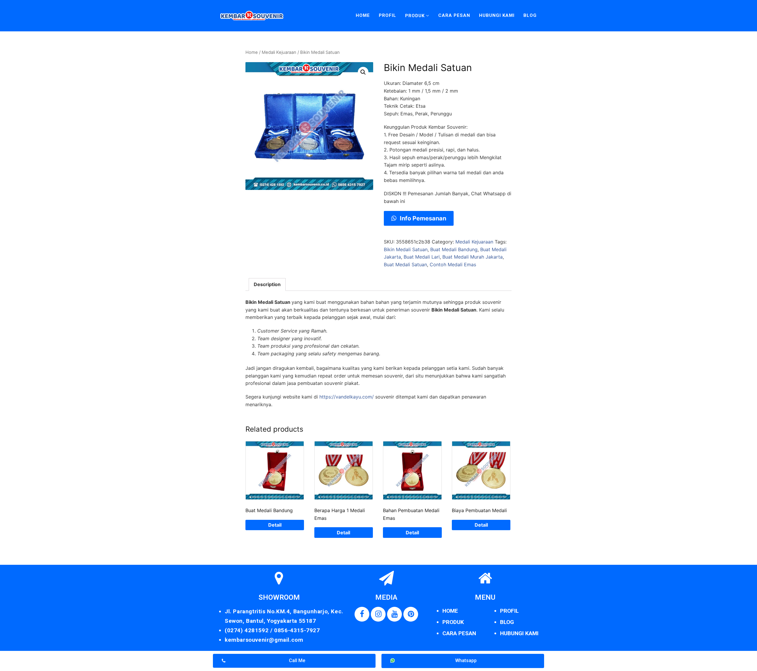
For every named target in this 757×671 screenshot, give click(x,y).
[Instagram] (378, 614)
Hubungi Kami (497, 15)
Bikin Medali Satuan (406, 249)
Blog (530, 15)
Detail (275, 525)
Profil (387, 15)
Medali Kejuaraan (279, 52)
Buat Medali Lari (422, 257)
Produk (415, 15)
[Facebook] (362, 614)
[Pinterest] (410, 614)
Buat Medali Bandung (454, 249)
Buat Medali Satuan (405, 264)
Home (363, 15)
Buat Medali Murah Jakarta (472, 257)
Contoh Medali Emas (453, 264)
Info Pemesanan (422, 218)
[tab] (267, 284)
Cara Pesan (454, 15)
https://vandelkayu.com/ (346, 397)
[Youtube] (394, 614)
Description (267, 284)
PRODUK (453, 622)
